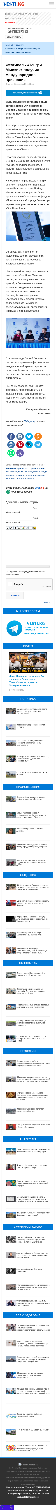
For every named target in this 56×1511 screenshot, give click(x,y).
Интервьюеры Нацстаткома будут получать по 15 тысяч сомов (31, 974)
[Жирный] (7, 528)
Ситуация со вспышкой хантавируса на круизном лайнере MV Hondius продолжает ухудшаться (32, 1359)
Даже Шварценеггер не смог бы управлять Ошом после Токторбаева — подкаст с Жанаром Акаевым (26, 680)
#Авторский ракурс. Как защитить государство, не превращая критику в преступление (32, 1303)
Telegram (27, 31)
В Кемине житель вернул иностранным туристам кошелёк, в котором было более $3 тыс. (31, 950)
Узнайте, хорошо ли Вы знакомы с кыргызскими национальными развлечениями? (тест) (31, 1448)
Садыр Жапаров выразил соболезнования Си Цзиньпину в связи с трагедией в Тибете (31, 815)
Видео (36, 14)
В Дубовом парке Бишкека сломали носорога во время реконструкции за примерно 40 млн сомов (32, 887)
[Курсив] (11, 528)
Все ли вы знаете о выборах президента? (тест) (29, 1415)
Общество (20, 45)
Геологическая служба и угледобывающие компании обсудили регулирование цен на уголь (33, 1063)
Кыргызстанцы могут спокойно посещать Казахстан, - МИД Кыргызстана (30, 743)
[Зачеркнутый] (19, 528)
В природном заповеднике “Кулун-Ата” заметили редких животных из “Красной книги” (32, 919)
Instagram (23, 31)
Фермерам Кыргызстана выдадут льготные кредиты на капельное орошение (31, 1023)
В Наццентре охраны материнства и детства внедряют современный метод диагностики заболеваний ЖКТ (33, 1391)
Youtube (18, 31)
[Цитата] (27, 528)
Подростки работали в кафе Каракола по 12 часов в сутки (29, 934)
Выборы (9, 14)
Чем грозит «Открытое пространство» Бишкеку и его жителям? (33, 1214)
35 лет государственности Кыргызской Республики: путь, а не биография (33, 1150)
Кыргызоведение (13, 18)
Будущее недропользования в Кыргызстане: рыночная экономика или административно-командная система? (32, 1096)
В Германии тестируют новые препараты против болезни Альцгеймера (29, 1375)
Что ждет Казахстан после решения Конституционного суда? (32, 1166)
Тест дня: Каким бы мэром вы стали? (32, 1430)
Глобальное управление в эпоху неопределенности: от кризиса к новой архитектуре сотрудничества (32, 1199)
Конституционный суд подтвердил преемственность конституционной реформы (32, 1183)
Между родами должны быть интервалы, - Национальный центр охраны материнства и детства (32, 1343)
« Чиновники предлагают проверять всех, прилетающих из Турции (26, 468)
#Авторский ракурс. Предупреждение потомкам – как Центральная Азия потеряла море (33, 1287)
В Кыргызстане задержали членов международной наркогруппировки (31, 846)
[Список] (31, 528)
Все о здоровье (30, 18)
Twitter (9, 31)
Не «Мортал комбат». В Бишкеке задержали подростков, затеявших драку (31, 862)
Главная (9, 45)
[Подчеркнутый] (15, 528)
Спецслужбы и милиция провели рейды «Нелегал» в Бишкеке (31, 798)
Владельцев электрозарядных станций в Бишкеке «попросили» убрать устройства (31, 991)
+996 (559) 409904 (21, 491)
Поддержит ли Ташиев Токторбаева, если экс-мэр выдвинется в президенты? (32, 759)
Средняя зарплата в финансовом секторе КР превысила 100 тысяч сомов (31, 1039)
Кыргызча (10, 23)
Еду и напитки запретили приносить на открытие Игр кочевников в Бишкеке (32, 903)
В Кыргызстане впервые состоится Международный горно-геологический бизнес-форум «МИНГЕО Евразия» (33, 1079)
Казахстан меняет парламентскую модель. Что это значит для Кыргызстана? (31, 711)
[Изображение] (23, 528)
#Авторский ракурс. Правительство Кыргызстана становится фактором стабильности (32, 1255)
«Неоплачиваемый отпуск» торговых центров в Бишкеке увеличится (32, 1006)
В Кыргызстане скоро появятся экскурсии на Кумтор (30, 1110)
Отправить (14, 595)
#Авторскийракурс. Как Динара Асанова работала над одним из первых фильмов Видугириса (30, 1239)
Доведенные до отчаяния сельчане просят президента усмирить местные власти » (26, 475)
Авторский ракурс (22, 14)
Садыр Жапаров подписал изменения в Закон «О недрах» (33, 1126)
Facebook (14, 31)
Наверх (46, 602)
